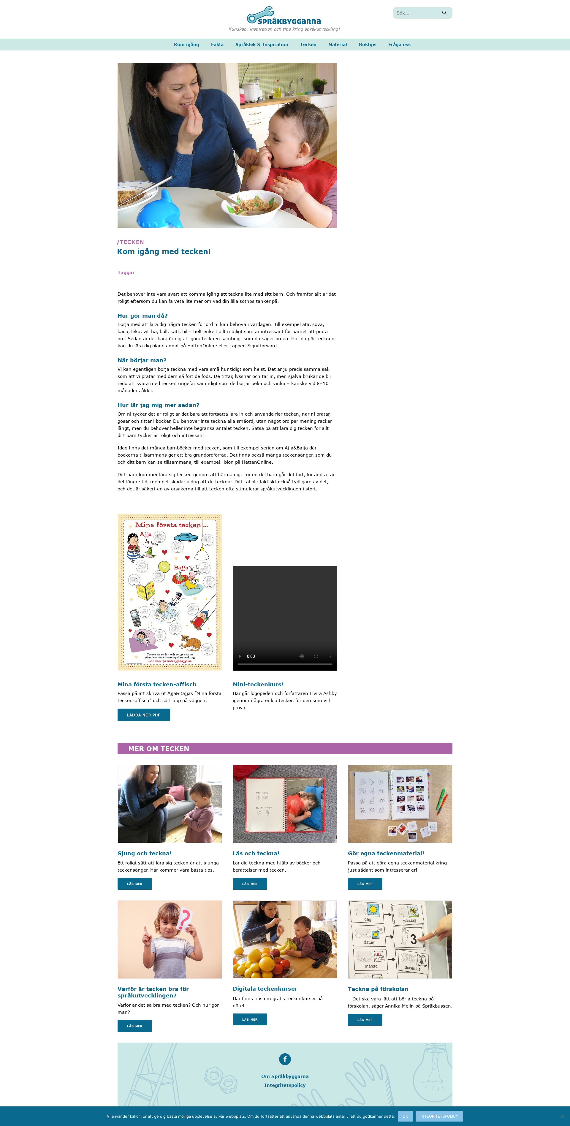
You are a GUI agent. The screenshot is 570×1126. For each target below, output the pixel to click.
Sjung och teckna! (145, 853)
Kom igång (186, 44)
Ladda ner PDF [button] (144, 715)
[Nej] (563, 1116)
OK (405, 1116)
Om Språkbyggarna (285, 1076)
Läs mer (134, 884)
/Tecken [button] (130, 242)
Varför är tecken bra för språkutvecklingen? (153, 992)
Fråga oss (399, 44)
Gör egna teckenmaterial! (386, 853)
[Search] (422, 13)
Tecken (308, 44)
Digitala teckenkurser (265, 988)
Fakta (217, 44)
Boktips (367, 44)
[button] (444, 12)
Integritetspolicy (285, 1085)
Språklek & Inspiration (261, 44)
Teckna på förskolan (378, 989)
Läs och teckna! (256, 853)
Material (337, 44)
